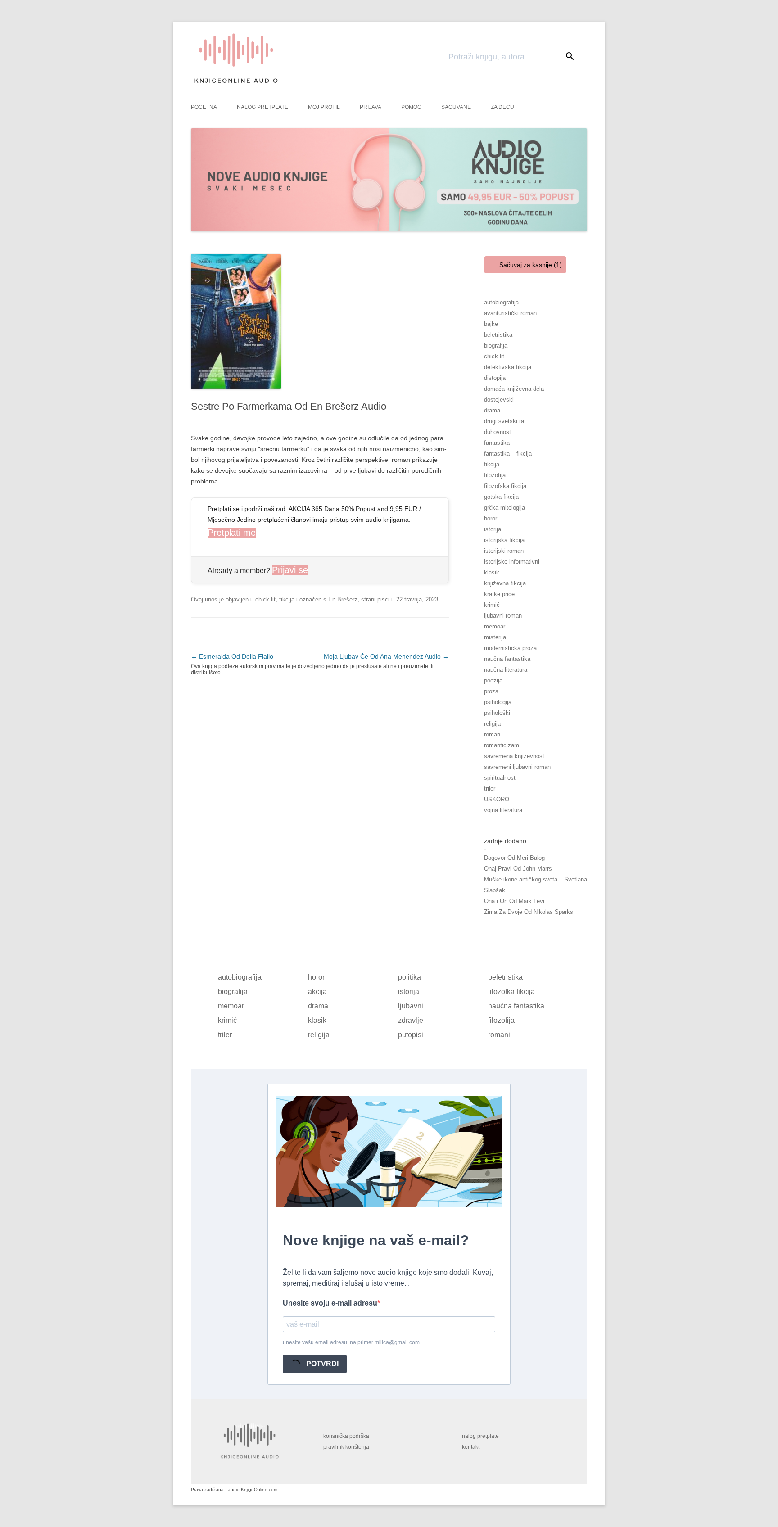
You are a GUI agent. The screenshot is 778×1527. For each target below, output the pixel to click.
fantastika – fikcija (508, 453)
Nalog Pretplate (262, 107)
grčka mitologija (504, 507)
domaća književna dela (514, 388)
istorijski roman (504, 550)
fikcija (286, 599)
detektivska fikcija (507, 367)
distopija (495, 378)
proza (491, 691)
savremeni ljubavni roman (517, 767)
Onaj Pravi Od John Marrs (518, 868)
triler (489, 788)
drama (492, 410)
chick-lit (265, 599)
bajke (491, 324)
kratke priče (499, 594)
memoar (494, 626)
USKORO (496, 799)
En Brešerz (342, 599)
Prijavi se (290, 570)
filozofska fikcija (505, 486)
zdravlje (410, 1020)
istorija (492, 529)
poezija (493, 680)
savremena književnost (514, 756)
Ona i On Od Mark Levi (514, 901)
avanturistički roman (510, 313)
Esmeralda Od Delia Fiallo (232, 656)
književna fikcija (505, 583)
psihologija (497, 702)
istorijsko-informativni (511, 561)
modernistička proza (510, 648)
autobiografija (501, 302)
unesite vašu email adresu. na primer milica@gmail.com (351, 1342)
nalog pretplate (480, 1436)
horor (490, 518)
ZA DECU (502, 107)
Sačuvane (456, 107)
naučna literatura (505, 669)
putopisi (410, 1035)
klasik (491, 572)
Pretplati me (232, 533)
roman (492, 734)
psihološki (497, 712)
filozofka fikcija (511, 991)
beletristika (498, 334)
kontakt (470, 1447)
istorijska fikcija (504, 540)
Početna (204, 107)
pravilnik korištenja (346, 1447)
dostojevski (499, 399)
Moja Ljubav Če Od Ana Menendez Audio (386, 656)
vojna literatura (503, 810)
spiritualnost (500, 777)
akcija (317, 991)
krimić (492, 604)
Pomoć (411, 107)
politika (409, 977)
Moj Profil (324, 107)
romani (499, 1035)
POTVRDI (321, 1364)
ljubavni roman (503, 615)
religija (492, 723)
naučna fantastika (507, 658)
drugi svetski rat (505, 421)
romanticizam (501, 745)
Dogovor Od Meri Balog (514, 857)
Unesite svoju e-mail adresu (330, 1303)
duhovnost (497, 432)
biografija (495, 345)
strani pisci (375, 599)
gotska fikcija (501, 496)
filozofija (495, 475)
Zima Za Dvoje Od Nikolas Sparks (528, 911)
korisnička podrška (346, 1436)
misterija (495, 637)
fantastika (497, 442)
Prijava (370, 107)
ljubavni (410, 1006)
